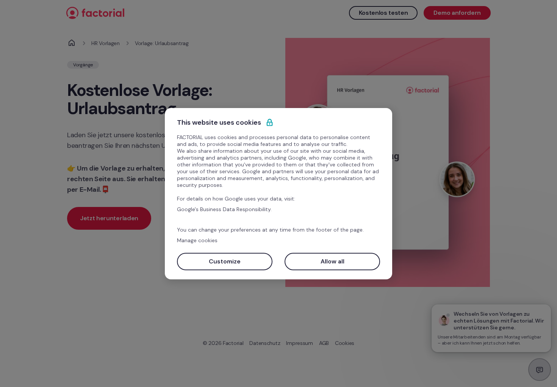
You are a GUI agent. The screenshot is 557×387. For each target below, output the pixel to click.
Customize (225, 261)
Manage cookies (197, 240)
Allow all (332, 261)
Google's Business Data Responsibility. (224, 209)
